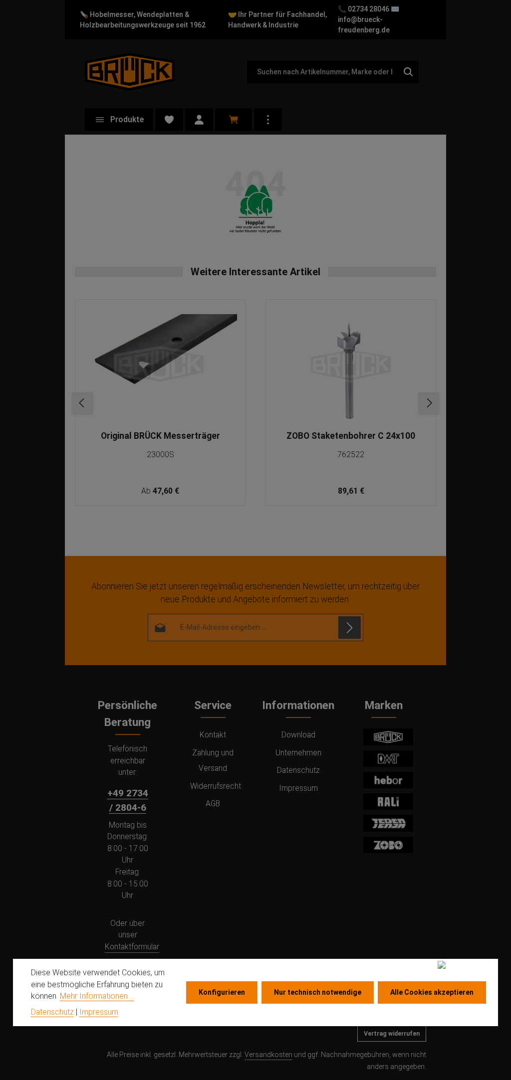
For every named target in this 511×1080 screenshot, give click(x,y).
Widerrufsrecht (215, 786)
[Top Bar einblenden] (268, 119)
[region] (255, 402)
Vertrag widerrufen (392, 1033)
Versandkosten (268, 1055)
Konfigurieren (222, 992)
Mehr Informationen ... (97, 996)
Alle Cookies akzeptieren (432, 992)
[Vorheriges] (82, 402)
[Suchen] (408, 72)
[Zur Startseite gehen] (130, 71)
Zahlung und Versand (213, 760)
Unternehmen (298, 752)
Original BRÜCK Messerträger (160, 436)
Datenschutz (298, 770)
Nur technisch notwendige (317, 992)
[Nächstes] (428, 402)
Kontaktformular (132, 946)
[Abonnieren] (349, 627)
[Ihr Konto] (199, 119)
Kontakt (213, 734)
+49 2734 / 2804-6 (127, 800)
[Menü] (119, 119)
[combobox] (322, 72)
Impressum (298, 788)
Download (298, 734)
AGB (213, 803)
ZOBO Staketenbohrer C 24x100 (350, 436)
